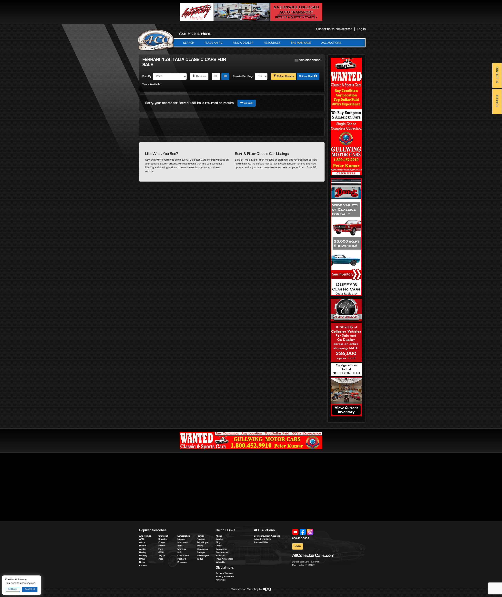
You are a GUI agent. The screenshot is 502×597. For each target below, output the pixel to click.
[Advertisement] (172, 486)
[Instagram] (310, 532)
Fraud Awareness (224, 559)
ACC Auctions (331, 42)
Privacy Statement (225, 577)
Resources (272, 42)
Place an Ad (213, 42)
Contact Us (221, 549)
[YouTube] (295, 532)
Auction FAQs (261, 543)
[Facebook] (303, 532)
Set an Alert (306, 76)
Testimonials (222, 553)
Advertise (221, 580)
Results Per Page (243, 76)
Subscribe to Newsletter (334, 29)
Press (219, 546)
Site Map (220, 556)
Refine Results (285, 76)
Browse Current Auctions (267, 536)
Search (188, 42)
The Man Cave (301, 42)
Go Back (248, 103)
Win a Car (221, 562)
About (219, 536)
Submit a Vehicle (262, 539)
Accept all (30, 589)
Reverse (201, 76)
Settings (12, 589)
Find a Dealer (243, 42)
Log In (361, 29)
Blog (218, 543)
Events (219, 539)
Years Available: (151, 84)
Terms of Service (224, 573)
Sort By (146, 76)
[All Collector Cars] (156, 40)
